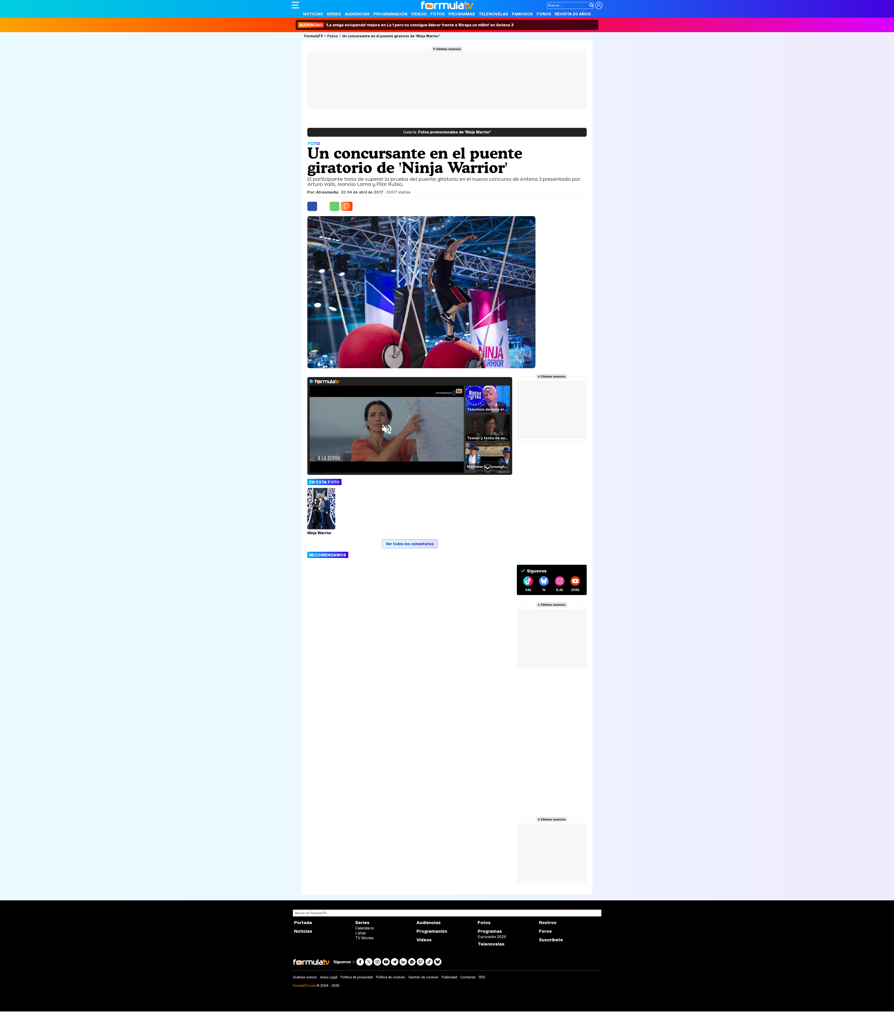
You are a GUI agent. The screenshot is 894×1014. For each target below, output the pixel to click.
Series (334, 14)
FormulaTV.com (304, 985)
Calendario (364, 928)
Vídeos (419, 14)
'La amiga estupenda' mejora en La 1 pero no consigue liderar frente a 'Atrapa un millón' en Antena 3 (406, 25)
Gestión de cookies (423, 977)
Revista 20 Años (573, 14)
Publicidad (449, 977)
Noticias (313, 14)
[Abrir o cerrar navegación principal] (295, 5)
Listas (360, 933)
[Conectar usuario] (599, 5)
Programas (461, 14)
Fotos (437, 14)
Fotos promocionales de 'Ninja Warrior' (447, 132)
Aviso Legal (328, 977)
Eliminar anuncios (448, 49)
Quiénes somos (305, 977)
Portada (303, 922)
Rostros (547, 922)
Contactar (468, 977)
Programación (390, 14)
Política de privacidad (357, 977)
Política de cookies (390, 977)
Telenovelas (493, 14)
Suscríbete (551, 940)
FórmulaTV (313, 35)
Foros (544, 14)
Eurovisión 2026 (492, 936)
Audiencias (357, 14)
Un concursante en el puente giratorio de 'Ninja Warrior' (391, 35)
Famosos (522, 14)
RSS (482, 977)
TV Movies (364, 938)
